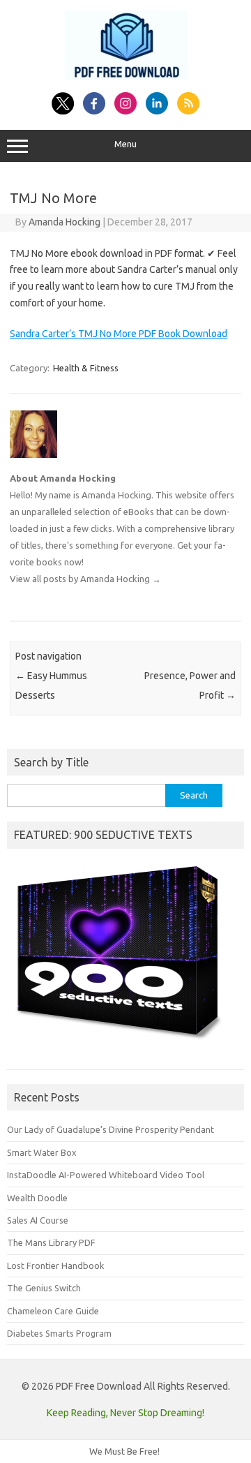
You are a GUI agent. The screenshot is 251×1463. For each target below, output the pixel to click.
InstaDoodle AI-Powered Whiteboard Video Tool (105, 1175)
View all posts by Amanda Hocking (85, 579)
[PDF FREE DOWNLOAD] (126, 76)
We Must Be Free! (124, 1451)
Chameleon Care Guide (53, 1311)
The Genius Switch (44, 1288)
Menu (125, 144)
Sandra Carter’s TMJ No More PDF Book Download (118, 333)
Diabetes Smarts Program (59, 1333)
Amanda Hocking (64, 222)
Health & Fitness (86, 368)
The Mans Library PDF (51, 1242)
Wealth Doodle (37, 1198)
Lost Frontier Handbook (55, 1265)
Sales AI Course (37, 1220)
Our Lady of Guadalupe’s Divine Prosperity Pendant (110, 1129)
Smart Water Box (42, 1152)
